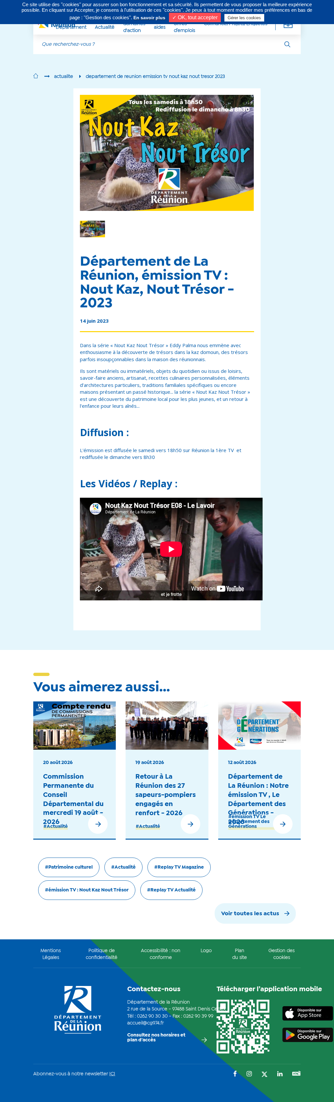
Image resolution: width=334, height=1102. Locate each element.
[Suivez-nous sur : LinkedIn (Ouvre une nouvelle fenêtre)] (279, 1074)
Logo (206, 951)
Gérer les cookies (244, 17)
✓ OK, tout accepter (195, 17)
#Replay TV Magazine (179, 867)
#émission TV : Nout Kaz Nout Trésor (87, 890)
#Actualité (55, 827)
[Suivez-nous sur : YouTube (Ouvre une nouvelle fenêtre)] (296, 1074)
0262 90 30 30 (152, 1016)
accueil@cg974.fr (145, 1023)
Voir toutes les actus (250, 913)
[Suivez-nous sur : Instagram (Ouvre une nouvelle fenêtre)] (249, 1074)
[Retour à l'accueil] (35, 77)
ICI (112, 1074)
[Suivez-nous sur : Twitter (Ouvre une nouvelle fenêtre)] (264, 1075)
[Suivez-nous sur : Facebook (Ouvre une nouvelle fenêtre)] (235, 1074)
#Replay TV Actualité (171, 890)
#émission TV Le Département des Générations (248, 822)
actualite (63, 77)
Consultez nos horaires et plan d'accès (156, 1037)
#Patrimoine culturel (69, 867)
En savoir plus (149, 17)
